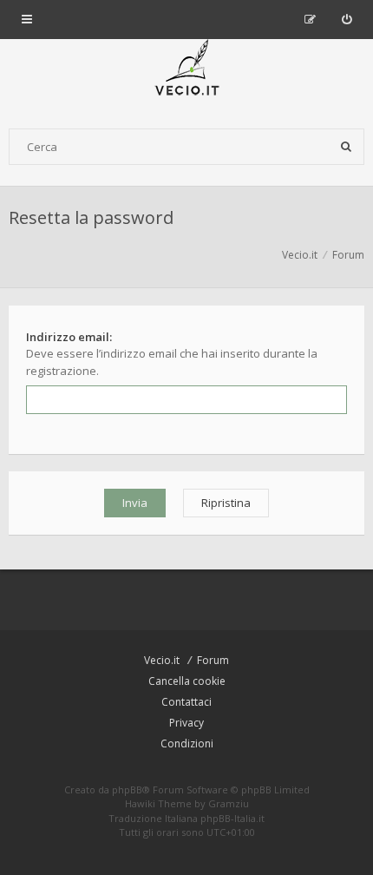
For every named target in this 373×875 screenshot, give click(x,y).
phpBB (127, 789)
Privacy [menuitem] (186, 722)
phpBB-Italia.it (232, 818)
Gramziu (228, 803)
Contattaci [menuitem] (186, 701)
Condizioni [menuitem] (186, 743)
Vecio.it (162, 660)
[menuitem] (346, 19)
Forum (213, 660)
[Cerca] (346, 146)
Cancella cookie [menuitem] (187, 681)
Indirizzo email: (69, 337)
